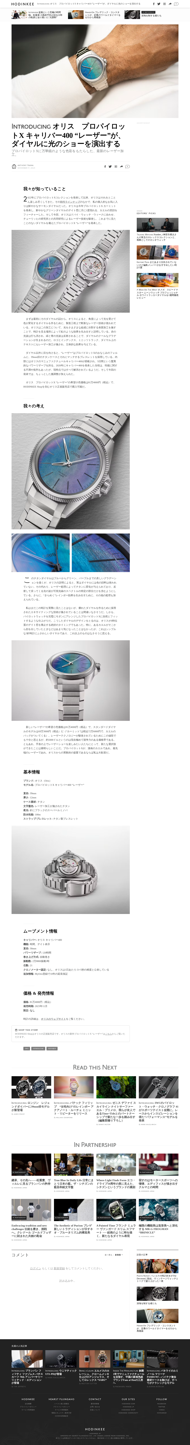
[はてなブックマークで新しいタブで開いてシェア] (164, 3)
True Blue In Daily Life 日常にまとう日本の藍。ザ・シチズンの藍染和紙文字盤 (74, 1184)
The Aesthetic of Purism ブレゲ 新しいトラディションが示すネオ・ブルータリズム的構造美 (73, 1229)
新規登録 (59, 1268)
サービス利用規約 (28, 1410)
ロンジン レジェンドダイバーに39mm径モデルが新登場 (31, 1106)
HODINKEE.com (128, 1404)
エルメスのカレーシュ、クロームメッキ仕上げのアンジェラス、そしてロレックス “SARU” (94, 1375)
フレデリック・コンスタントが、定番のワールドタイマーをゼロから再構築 (157, 1328)
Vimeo (162, 1410)
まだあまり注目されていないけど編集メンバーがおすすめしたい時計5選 (157, 265)
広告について (95, 1410)
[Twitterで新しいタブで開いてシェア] (158, 4)
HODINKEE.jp (128, 1407)
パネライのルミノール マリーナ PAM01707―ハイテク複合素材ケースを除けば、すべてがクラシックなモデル (162, 1376)
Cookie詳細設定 (61, 1416)
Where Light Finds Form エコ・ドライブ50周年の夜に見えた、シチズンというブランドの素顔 (115, 1184)
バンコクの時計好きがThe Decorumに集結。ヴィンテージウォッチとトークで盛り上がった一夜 (157, 1278)
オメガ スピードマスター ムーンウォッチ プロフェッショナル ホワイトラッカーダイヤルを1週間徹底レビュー (157, 294)
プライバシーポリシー (28, 1407)
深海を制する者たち (147, 1303)
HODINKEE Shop (128, 1410)
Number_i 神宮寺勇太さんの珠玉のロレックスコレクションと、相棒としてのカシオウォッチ (157, 237)
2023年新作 (52, 1048)
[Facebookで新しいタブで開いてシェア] (154, 4)
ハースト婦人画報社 (61, 1404)
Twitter (161, 1407)
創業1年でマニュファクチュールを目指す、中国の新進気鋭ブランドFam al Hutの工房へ (128, 1376)
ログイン (35, 1268)
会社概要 (28, 1404)
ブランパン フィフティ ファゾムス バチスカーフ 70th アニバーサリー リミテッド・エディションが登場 (27, 1376)
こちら (108, 1034)
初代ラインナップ (70, 201)
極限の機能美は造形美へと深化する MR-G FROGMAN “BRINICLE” (158, 1229)
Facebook (161, 1404)
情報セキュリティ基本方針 (62, 1413)
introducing (38, 1048)
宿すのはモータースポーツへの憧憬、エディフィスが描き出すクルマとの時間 (158, 1184)
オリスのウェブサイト (53, 1019)
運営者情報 (95, 1404)
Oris (26, 1048)
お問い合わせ (95, 1407)
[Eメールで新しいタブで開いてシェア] (170, 4)
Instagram (162, 1413)
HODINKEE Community (128, 1413)
